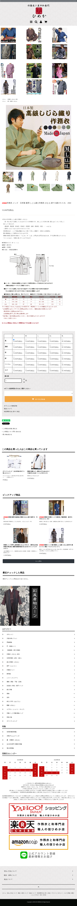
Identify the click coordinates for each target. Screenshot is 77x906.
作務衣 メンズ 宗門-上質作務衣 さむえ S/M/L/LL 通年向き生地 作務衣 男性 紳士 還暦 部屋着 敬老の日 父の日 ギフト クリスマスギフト (20, 546)
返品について (8, 408)
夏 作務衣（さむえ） (13, 101)
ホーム (4, 99)
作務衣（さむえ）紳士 (13, 99)
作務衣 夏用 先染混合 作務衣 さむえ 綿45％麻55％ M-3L (20, 518)
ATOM (44, 895)
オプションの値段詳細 (10, 406)
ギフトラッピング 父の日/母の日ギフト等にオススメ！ (14, 472)
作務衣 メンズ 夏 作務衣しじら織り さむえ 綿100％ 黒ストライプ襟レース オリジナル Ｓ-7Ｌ (56, 545)
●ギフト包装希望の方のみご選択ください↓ (17, 388)
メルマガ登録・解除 (69, 893)
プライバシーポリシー (57, 893)
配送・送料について (23, 893)
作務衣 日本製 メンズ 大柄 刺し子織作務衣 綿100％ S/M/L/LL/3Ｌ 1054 (55, 518)
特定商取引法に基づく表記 (12, 411)
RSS (41, 895)
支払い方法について (12, 893)
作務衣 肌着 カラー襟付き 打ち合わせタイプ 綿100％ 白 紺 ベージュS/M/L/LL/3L (38, 472)
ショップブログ (35, 895)
